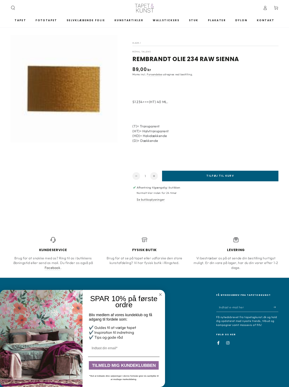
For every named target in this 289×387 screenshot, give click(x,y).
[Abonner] (276, 307)
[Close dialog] (160, 294)
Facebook (53, 267)
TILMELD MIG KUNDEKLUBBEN (124, 365)
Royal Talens (141, 51)
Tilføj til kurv (220, 175)
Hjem (135, 43)
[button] (12, 8)
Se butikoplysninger (151, 199)
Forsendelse (154, 74)
